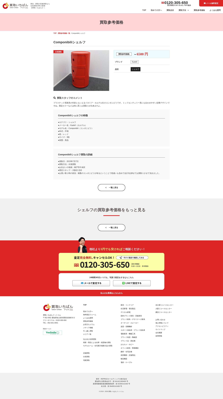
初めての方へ (156, 10)
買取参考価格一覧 (64, 33)
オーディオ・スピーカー (130, 323)
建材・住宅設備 (126, 352)
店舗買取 (86, 353)
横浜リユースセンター (164, 312)
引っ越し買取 (88, 331)
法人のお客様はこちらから (111, 293)
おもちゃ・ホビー (127, 344)
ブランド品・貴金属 (128, 341)
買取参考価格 (199, 10)
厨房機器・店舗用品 (128, 355)
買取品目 (170, 10)
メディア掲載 (88, 328)
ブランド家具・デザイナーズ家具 (133, 319)
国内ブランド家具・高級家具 (131, 316)
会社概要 (159, 333)
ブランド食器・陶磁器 (129, 337)
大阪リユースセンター (164, 309)
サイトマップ (160, 329)
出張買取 (86, 357)
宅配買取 (86, 360)
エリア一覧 (87, 334)
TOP (144, 10)
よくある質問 (215, 10)
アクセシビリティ (162, 326)
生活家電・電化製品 (128, 309)
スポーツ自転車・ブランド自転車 (133, 330)
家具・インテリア (127, 305)
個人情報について (162, 323)
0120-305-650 (176, 3)
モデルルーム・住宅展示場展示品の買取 (97, 346)
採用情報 (159, 336)
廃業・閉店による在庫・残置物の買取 (97, 342)
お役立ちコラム (89, 324)
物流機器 (124, 359)
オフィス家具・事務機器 (130, 348)
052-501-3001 (53, 323)
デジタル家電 (125, 312)
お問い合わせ (160, 320)
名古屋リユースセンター (164, 305)
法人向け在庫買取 (89, 339)
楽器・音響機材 (126, 326)
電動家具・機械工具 (128, 334)
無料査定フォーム (89, 315)
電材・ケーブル (126, 362)
